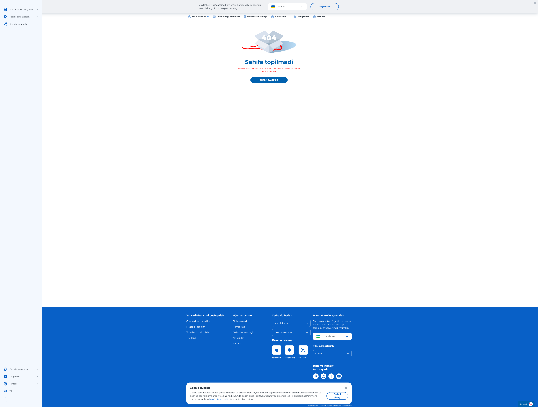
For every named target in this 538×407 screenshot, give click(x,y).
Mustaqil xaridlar (195, 326)
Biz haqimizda (240, 321)
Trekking (191, 338)
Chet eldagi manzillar (228, 16)
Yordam (321, 16)
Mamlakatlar (199, 16)
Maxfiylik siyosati (218, 399)
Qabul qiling (337, 396)
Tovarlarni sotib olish (197, 332)
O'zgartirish (324, 6)
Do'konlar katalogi (257, 16)
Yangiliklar (303, 16)
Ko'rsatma (280, 16)
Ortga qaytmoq (269, 80)
